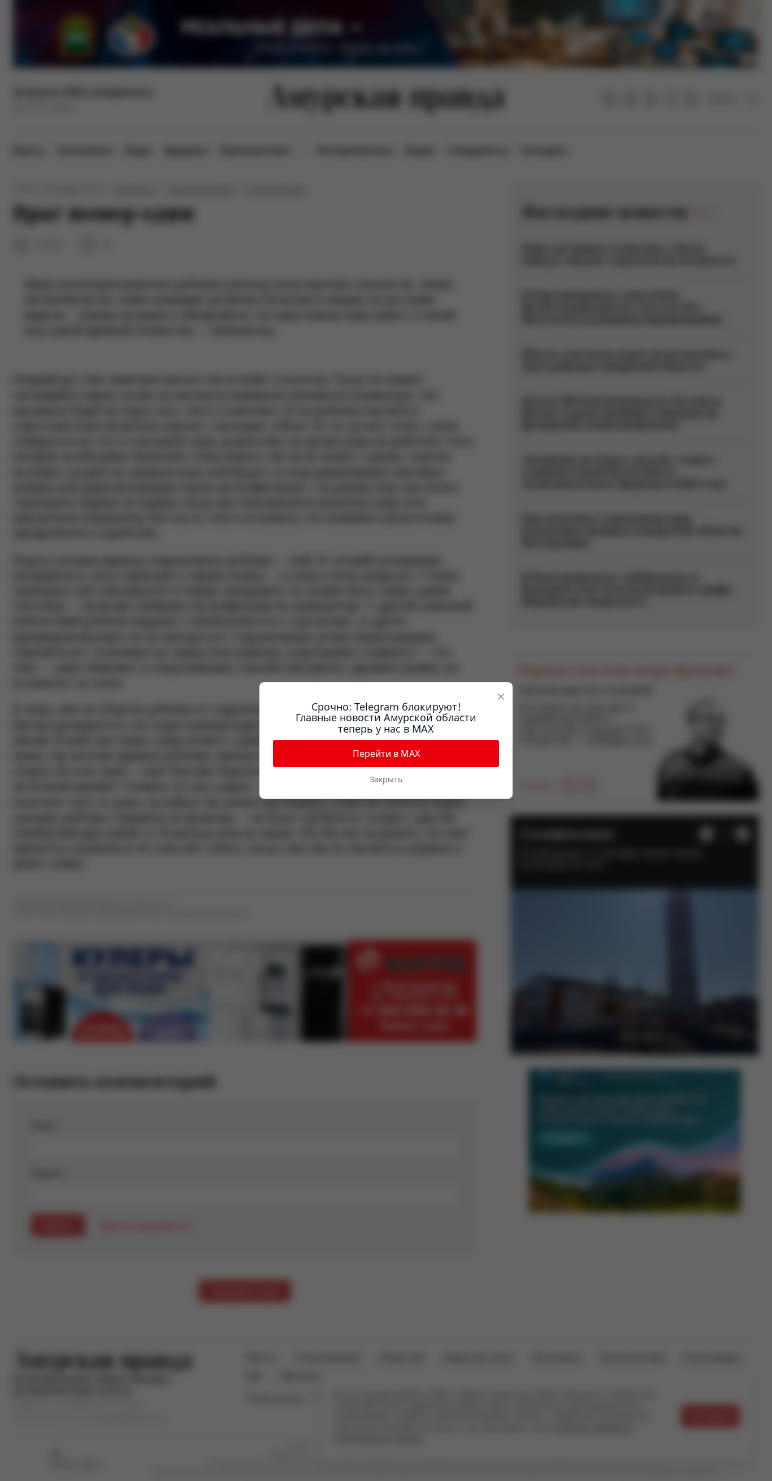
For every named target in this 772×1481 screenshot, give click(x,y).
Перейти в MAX (386, 753)
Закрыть (386, 779)
